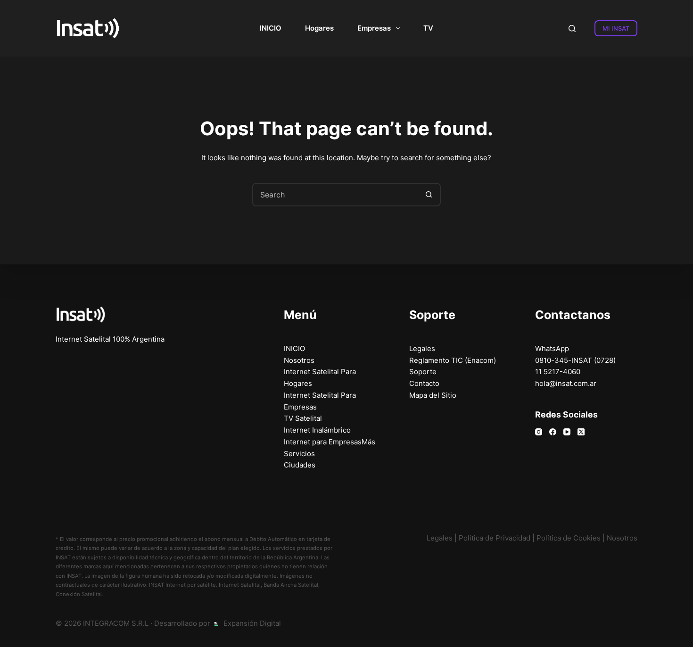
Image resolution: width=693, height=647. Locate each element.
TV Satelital (303, 418)
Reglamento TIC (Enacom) (452, 360)
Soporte (423, 371)
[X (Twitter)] (581, 431)
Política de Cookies (568, 537)
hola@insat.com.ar (565, 383)
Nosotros (299, 360)
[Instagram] (538, 431)
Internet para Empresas (323, 441)
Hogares (319, 28)
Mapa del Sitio (432, 395)
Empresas (374, 28)
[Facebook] (552, 431)
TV (428, 28)
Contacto (424, 383)
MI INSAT (615, 28)
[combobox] (335, 194)
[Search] (572, 28)
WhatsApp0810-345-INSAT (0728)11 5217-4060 (575, 360)
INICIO (270, 28)
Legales (422, 348)
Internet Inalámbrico (317, 430)
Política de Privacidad (494, 537)
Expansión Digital (252, 623)
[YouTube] (566, 431)
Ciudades (299, 464)
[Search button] (429, 194)
